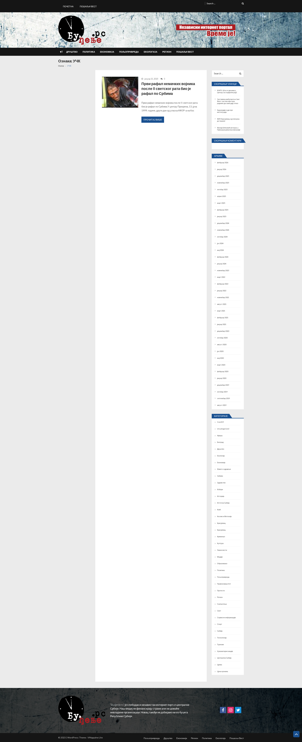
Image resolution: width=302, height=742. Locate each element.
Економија (107, 51)
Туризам (220, 644)
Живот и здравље (224, 469)
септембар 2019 (223, 398)
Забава (220, 476)
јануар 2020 (221, 378)
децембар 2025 (223, 176)
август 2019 (221, 405)
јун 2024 (220, 243)
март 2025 (221, 203)
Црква (219, 665)
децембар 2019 (223, 385)
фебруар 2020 (222, 371)
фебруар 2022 (222, 284)
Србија (219, 631)
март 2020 (221, 365)
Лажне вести (222, 550)
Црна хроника (222, 671)
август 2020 (221, 344)
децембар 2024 (223, 223)
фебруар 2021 (222, 317)
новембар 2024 (223, 230)
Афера (219, 435)
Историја (220, 496)
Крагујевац (221, 523)
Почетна (68, 6)
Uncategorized (223, 429)
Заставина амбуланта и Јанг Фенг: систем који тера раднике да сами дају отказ (228, 101)
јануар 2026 (221, 169)
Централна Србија (224, 658)
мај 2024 (220, 250)
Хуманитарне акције (225, 651)
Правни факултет (224, 584)
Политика (89, 51)
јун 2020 (220, 351)
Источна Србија (223, 503)
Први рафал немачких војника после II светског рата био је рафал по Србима (168, 88)
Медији (220, 557)
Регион (166, 51)
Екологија (150, 51)
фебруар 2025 (222, 210)
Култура (220, 543)
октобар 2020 (222, 338)
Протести (221, 591)
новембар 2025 (223, 183)
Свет (219, 611)
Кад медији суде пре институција (225, 111)
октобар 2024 (222, 237)
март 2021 (221, 311)
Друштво (72, 51)
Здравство (221, 483)
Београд (220, 442)
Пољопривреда (129, 51)
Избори (220, 489)
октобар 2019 (222, 392)
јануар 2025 (221, 216)
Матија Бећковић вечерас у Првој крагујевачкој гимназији (228, 129)
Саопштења (222, 604)
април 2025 (221, 196)
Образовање (222, 563)
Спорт (219, 624)
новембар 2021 (223, 297)
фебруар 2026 (222, 162)
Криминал (221, 536)
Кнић (219, 510)
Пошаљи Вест (88, 6)
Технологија (221, 638)
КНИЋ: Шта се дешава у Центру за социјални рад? (227, 91)
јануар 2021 (221, 324)
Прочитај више (152, 119)
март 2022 (221, 277)
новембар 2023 (223, 270)
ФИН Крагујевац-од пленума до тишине (228, 120)
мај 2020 (220, 358)
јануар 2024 (221, 264)
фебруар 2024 (222, 257)
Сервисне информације (226, 617)
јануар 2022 (221, 291)
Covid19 (220, 422)
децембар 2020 (223, 331)
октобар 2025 (222, 189)
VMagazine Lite (95, 737)
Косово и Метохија (224, 516)
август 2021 (221, 304)
